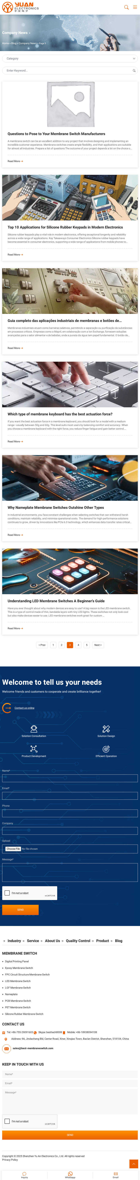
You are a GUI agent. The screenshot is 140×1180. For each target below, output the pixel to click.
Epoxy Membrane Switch (19, 968)
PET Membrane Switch (18, 1007)
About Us (52, 940)
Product (102, 940)
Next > (98, 645)
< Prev (42, 645)
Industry (14, 940)
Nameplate (11, 994)
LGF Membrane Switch (18, 988)
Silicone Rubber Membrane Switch (24, 1014)
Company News (28, 43)
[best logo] (20, 7)
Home (5, 43)
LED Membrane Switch (18, 981)
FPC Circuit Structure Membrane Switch (27, 975)
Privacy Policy (10, 1160)
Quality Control (78, 940)
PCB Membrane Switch (18, 1001)
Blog (13, 43)
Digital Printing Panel (17, 961)
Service (33, 940)
